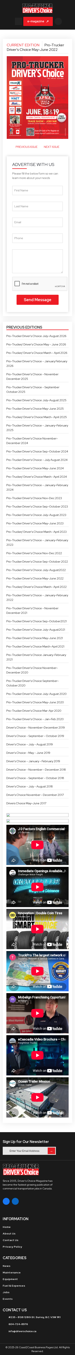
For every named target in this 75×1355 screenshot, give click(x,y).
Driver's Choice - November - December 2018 (36, 770)
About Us (9, 1233)
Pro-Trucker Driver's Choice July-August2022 (36, 570)
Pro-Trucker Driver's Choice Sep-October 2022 (37, 562)
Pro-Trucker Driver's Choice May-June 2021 (34, 638)
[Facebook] (6, 1201)
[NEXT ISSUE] (64, 148)
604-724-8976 (18, 1324)
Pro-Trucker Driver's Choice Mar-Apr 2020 (33, 711)
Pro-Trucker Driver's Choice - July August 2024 (37, 460)
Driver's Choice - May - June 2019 (28, 753)
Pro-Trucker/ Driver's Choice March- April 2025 (36, 417)
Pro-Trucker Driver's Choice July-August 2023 (36, 515)
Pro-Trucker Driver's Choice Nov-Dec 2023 (34, 498)
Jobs (6, 1292)
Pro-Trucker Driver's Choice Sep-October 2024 (37, 451)
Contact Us (11, 1240)
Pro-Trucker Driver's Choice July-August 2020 (36, 694)
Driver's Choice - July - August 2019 (29, 744)
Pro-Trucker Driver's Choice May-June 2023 (35, 523)
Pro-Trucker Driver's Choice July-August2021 (35, 630)
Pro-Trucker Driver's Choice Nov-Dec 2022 (34, 553)
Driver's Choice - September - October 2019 (35, 736)
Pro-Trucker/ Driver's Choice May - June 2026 (36, 344)
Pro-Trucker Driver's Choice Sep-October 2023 (37, 506)
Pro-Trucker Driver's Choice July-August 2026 (36, 336)
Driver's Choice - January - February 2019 (33, 761)
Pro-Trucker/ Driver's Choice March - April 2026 (36, 353)
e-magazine (38, 21)
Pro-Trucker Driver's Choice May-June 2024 (35, 468)
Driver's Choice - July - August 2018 (29, 786)
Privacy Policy (12, 1246)
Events (8, 1298)
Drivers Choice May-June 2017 (26, 803)
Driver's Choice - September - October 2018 (35, 778)
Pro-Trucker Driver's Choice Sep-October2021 (36, 621)
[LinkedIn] (15, 1201)
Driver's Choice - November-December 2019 (35, 727)
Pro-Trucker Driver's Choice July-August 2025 (36, 400)
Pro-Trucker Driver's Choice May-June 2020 (35, 702)
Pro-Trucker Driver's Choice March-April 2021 (35, 646)
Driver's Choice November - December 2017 (35, 795)
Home (7, 1227)
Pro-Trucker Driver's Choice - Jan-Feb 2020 (35, 719)
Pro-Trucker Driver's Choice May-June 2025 (35, 409)
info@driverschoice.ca (22, 1331)
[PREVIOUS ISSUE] (10, 148)
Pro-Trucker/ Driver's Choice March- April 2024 (36, 477)
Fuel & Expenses (14, 1285)
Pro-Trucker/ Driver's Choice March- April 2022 (36, 587)
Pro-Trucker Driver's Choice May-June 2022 (35, 578)
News (7, 1266)
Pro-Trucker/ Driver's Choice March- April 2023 (36, 532)
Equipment (10, 1279)
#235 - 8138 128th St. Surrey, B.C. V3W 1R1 (34, 1317)
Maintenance (12, 1272)
